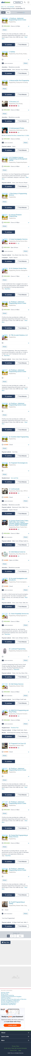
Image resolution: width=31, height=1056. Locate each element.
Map (8, 12)
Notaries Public (20, 686)
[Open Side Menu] (28, 2)
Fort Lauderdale (10, 6)
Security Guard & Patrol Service (10, 1001)
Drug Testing (19, 53)
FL (5, 6)
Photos (4, 30)
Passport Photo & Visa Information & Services (13, 999)
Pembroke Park (15, 727)
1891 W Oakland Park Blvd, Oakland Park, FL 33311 (16, 135)
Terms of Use (13, 1050)
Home (2, 6)
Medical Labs (19, 491)
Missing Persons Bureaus (22, 241)
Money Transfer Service (22, 527)
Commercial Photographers (8, 1003)
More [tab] (2, 1040)
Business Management (22, 270)
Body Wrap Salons (20, 554)
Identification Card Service (22, 130)
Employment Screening (22, 82)
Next (20, 936)
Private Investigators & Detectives (10, 1000)
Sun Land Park (14, 478)
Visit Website (23, 44)
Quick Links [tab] (5, 1036)
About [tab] (3, 1032)
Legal (19, 1050)
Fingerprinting (12, 21)
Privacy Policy (15, 1046)
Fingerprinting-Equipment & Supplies (11, 996)
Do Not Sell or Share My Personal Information (15, 1048)
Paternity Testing (5, 998)
